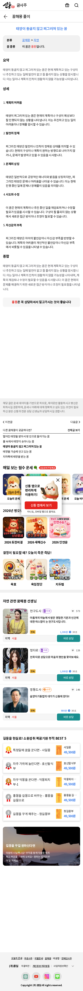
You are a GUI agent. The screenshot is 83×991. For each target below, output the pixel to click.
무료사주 (28, 958)
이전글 (9, 422)
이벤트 (67, 5)
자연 (36, 40)
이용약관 (25, 966)
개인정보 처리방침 (41, 966)
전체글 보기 (74, 430)
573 (78, 611)
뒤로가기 (5, 16)
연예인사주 (66, 958)
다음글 (74, 422)
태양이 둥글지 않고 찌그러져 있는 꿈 (22, 446)
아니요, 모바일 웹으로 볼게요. (41, 511)
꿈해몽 (26, 40)
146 (78, 689)
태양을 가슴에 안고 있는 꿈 (17, 451)
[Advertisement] (41, 351)
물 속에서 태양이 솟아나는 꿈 (18, 441)
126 (78, 650)
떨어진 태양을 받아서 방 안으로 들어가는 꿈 (26, 436)
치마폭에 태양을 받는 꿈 (16, 456)
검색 (76, 5)
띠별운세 (39, 958)
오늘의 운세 (16, 958)
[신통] (8, 5)
